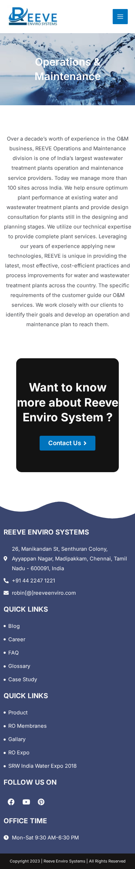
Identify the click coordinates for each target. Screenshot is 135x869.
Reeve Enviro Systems (63, 861)
